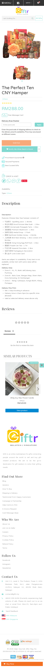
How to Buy (7, 489)
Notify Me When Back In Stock (20, 149)
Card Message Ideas (10, 513)
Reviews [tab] (8, 331)
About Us (6, 524)
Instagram (6, 564)
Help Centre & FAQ (9, 505)
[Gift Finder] (18, 3)
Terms (4, 548)
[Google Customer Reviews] (29, 643)
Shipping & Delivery (9, 493)
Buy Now (10, 664)
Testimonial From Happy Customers (16, 497)
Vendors (5, 485)
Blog (4, 481)
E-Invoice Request (9, 509)
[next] (38, 389)
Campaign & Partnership (11, 501)
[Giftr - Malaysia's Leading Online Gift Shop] (22, 11)
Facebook (6, 560)
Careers (5, 532)
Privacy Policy (7, 536)
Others (5, 99)
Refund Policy (7, 544)
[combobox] (18, 18)
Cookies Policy (8, 540)
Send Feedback (12, 611)
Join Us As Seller (8, 528)
